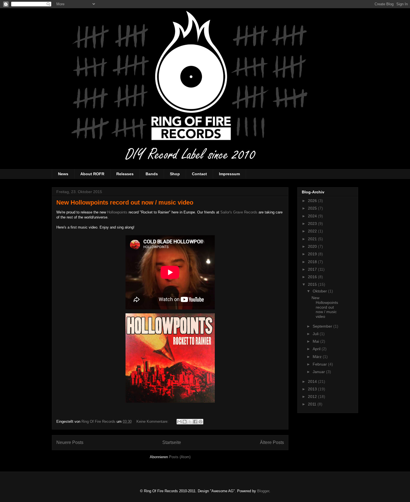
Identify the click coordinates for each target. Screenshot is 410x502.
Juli (316, 334)
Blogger (263, 491)
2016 (313, 277)
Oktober (320, 291)
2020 (313, 246)
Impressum (229, 174)
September (323, 326)
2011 (312, 404)
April (317, 349)
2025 (313, 208)
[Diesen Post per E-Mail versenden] (179, 421)
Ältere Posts (272, 442)
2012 (313, 396)
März (318, 356)
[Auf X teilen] (190, 421)
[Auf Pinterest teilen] (200, 421)
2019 (313, 254)
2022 (313, 231)
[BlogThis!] (184, 421)
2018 (313, 262)
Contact (199, 174)
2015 (313, 284)
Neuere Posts (69, 442)
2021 (313, 239)
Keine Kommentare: (153, 421)
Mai (316, 341)
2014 (313, 381)
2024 (313, 216)
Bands (152, 174)
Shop (175, 174)
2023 (313, 223)
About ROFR (92, 174)
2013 (313, 389)
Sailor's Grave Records (238, 212)
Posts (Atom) (179, 457)
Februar (320, 364)
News (63, 174)
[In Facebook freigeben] (195, 421)
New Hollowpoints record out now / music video (124, 202)
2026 (313, 200)
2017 (313, 269)
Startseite (171, 442)
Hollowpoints (117, 212)
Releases (125, 174)
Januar (319, 371)
